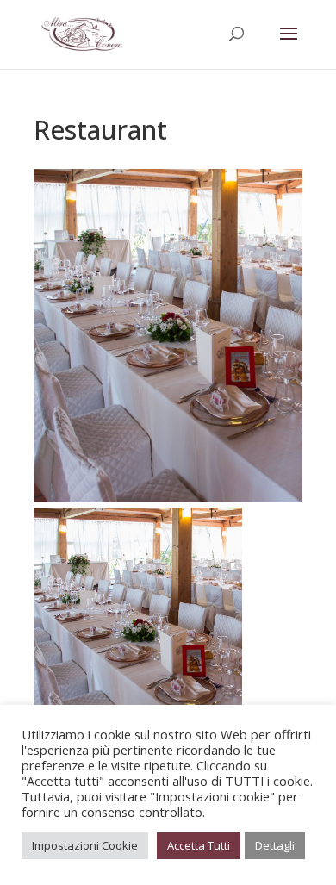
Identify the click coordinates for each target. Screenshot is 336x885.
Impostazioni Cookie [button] (85, 845)
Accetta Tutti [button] (198, 845)
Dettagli (275, 845)
